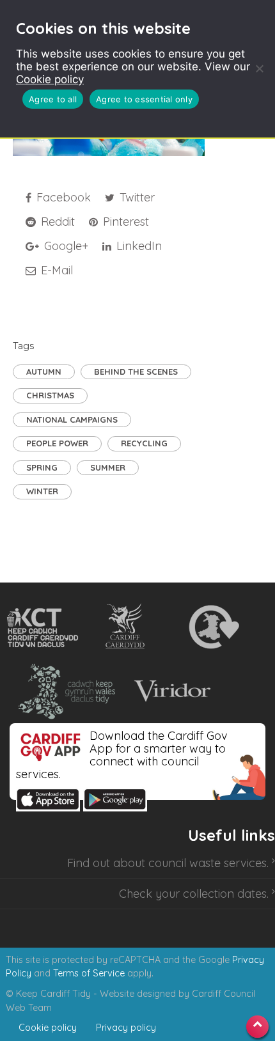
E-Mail (55, 270)
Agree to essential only (144, 99)
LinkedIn (137, 246)
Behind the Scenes (136, 371)
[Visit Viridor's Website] (170, 691)
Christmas (50, 395)
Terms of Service (89, 973)
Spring (42, 467)
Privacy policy (126, 1027)
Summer (107, 467)
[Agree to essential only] (259, 68)
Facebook (62, 197)
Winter (42, 491)
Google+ (64, 246)
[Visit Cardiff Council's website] (127, 627)
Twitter (135, 197)
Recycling (144, 443)
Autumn (43, 371)
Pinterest (124, 221)
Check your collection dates (193, 893)
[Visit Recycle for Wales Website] (212, 627)
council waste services (207, 863)
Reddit (56, 221)
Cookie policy (50, 79)
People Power (57, 443)
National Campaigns (72, 419)
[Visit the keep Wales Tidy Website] (64, 691)
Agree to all (53, 99)
